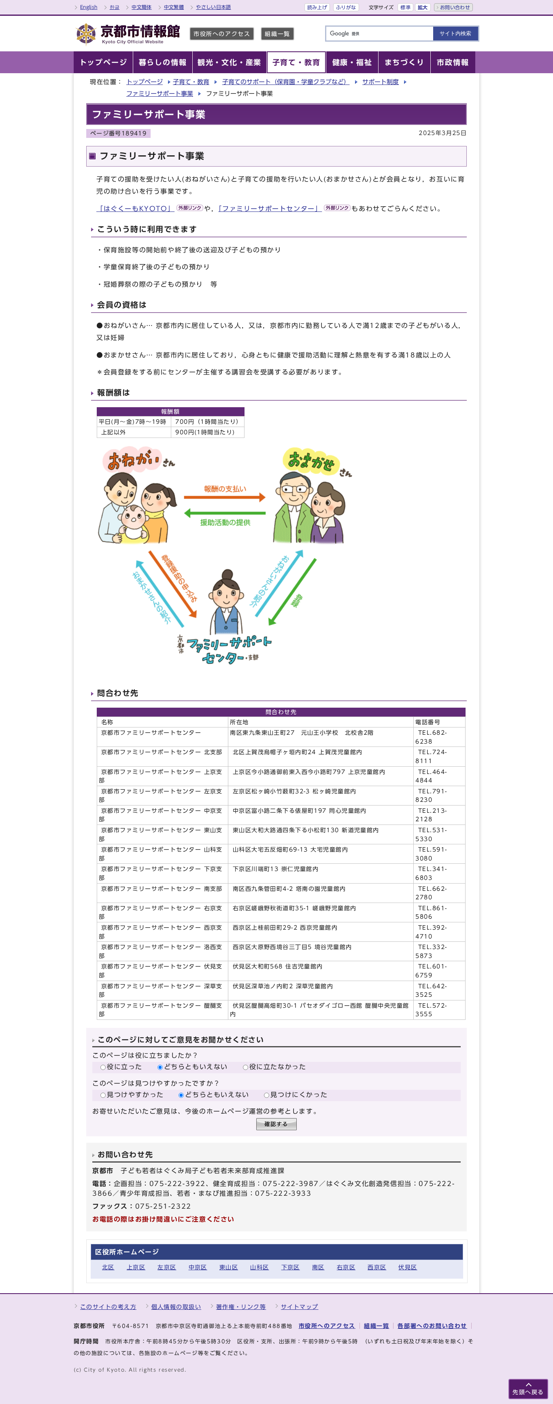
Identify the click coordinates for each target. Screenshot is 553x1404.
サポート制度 (380, 82)
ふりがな (346, 7)
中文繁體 (174, 6)
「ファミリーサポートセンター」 (270, 208)
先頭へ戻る (528, 1392)
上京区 (136, 1267)
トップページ (144, 82)
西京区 (377, 1267)
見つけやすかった (135, 1094)
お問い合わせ (455, 7)
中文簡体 (141, 6)
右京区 (346, 1267)
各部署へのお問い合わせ (432, 1326)
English (89, 6)
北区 (108, 1267)
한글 (115, 6)
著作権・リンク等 (241, 1307)
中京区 (198, 1267)
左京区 (166, 1267)
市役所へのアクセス (222, 34)
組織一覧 (277, 34)
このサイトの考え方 (108, 1307)
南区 (318, 1267)
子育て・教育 (191, 82)
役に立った (125, 1067)
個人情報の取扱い (176, 1307)
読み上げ (317, 7)
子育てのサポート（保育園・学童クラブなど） (286, 82)
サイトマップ (300, 1307)
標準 (405, 7)
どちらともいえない (196, 1067)
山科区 (259, 1267)
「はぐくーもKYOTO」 (135, 208)
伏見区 (407, 1267)
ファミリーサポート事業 (159, 94)
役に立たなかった (277, 1067)
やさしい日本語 (213, 6)
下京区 (290, 1267)
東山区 (228, 1267)
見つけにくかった (299, 1094)
